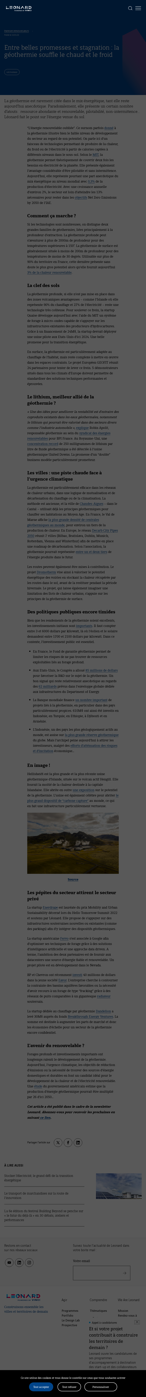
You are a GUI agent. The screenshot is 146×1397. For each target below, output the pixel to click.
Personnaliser (100, 1387)
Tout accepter (41, 1387)
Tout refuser (69, 1387)
